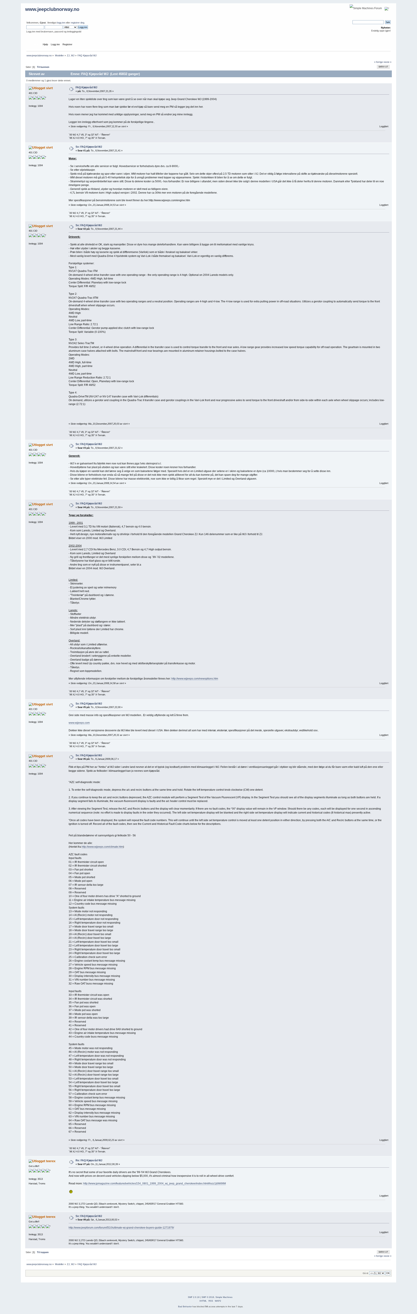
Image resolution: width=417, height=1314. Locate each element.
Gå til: (366, 1273)
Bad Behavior (185, 1306)
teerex (50, 1161)
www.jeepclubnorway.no (52, 9)
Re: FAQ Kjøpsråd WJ (89, 1160)
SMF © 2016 (208, 1297)
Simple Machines (223, 1297)
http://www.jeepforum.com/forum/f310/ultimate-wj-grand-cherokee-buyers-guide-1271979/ (121, 1227)
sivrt (49, 88)
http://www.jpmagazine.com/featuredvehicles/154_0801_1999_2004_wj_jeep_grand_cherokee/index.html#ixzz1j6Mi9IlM (154, 1183)
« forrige (378, 62)
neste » (387, 62)
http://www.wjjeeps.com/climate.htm (102, 846)
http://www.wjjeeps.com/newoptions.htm (194, 678)
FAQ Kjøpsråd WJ (86, 87)
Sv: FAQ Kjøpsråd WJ (89, 146)
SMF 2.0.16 (194, 1297)
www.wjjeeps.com (79, 722)
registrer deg (77, 22)
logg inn (61, 22)
